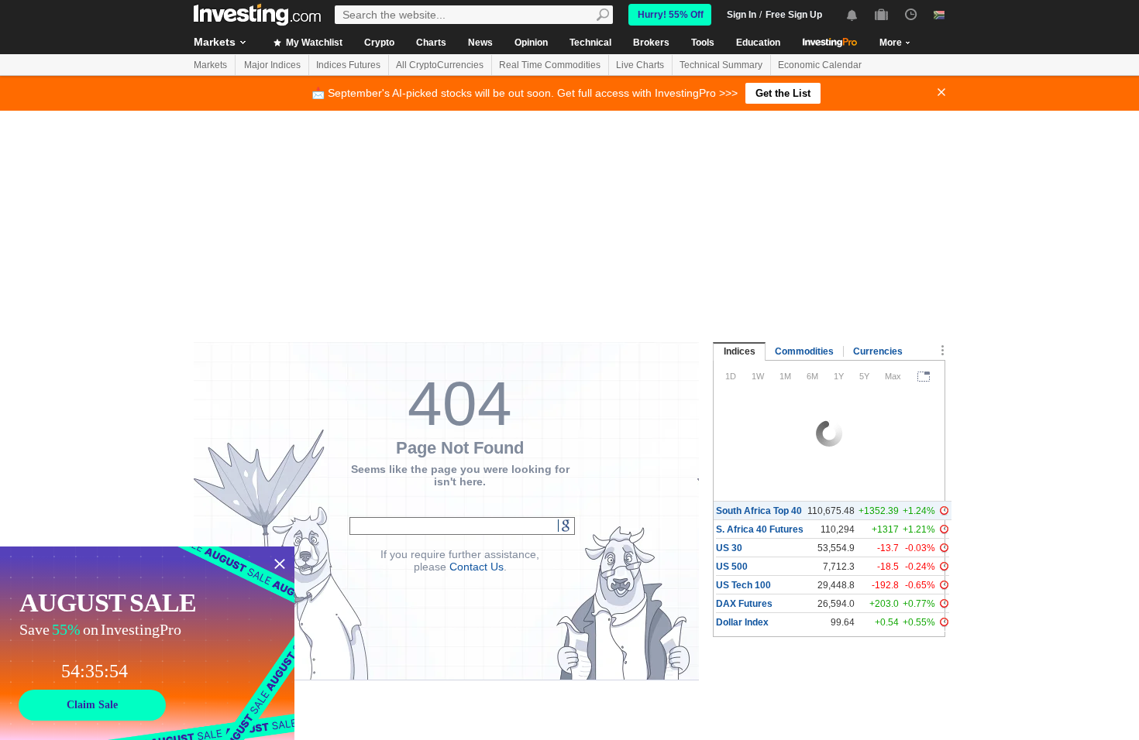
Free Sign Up (794, 14)
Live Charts (640, 65)
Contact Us (476, 566)
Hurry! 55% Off (671, 14)
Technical (590, 42)
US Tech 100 (743, 585)
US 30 (729, 548)
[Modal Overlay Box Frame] (147, 643)
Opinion (531, 42)
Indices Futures (348, 65)
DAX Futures (744, 603)
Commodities (804, 351)
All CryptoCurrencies (439, 65)
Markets (215, 42)
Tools (702, 42)
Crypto (379, 42)
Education (758, 42)
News (480, 42)
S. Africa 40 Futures (759, 529)
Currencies (878, 351)
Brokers (651, 42)
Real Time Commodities (549, 65)
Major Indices (272, 65)
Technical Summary (721, 65)
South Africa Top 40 (759, 510)
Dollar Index (742, 622)
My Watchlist (313, 42)
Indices (739, 351)
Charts (431, 42)
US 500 (732, 566)
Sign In (741, 14)
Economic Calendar (820, 65)
